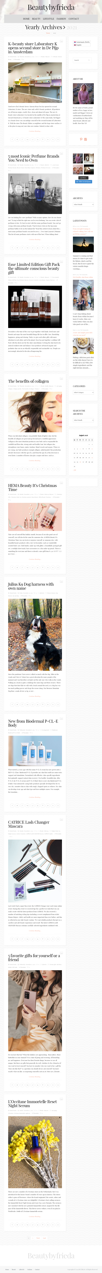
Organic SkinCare (50, 280)
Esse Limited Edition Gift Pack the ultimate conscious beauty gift (34, 268)
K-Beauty (55, 56)
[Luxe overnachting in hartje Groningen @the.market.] (89, 158)
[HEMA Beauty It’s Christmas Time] (35, 517)
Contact (74, 18)
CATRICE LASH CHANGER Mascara (35, 834)
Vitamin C (37, 389)
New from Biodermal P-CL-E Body (33, 723)
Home (26, 18)
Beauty (36, 18)
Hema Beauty (34, 497)
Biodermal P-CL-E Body (14, 733)
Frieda (14, 56)
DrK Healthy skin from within (83, 277)
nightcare (28, 1113)
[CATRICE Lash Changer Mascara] (35, 871)
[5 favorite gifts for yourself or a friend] (35, 1010)
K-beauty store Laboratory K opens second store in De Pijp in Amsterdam (33, 47)
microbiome (42, 280)
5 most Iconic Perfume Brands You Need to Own (33, 158)
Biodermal (54, 730)
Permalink (17, 59)
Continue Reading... (35, 131)
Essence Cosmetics (34, 280)
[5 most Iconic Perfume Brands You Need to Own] (35, 193)
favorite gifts (53, 964)
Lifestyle (48, 18)
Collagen (10, 389)
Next (38, 1238)
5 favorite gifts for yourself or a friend (34, 957)
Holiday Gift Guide (12, 967)
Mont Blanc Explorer (30, 167)
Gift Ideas (59, 964)
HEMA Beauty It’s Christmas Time (32, 487)
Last (44, 1238)
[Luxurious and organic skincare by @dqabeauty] (78, 158)
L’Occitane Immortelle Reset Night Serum (32, 1103)
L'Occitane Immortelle (19, 1113)
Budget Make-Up (56, 831)
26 (80, 462)
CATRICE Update (48, 834)
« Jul (74, 470)
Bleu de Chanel (20, 167)
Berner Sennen (51, 593)
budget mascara (12, 834)
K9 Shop (17, 596)
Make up (46, 494)
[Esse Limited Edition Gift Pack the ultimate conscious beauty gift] (35, 307)
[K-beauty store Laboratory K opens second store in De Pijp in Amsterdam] (35, 82)
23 (92, 457)
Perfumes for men (45, 167)
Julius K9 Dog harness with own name (31, 586)
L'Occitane (10, 1113)
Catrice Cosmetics (21, 834)
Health (46, 386)
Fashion (61, 18)
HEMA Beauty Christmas (45, 497)
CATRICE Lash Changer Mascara (28, 824)
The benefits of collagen (28, 381)
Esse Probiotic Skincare (23, 280)
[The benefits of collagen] (35, 412)
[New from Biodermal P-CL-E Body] (35, 751)
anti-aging (59, 386)
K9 (13, 596)
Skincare (47, 56)
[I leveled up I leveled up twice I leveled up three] (89, 169)
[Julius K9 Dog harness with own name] (35, 635)
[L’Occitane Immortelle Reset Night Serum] (35, 1152)
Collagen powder (17, 389)
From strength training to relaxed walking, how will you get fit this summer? (83, 231)
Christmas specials (26, 497)
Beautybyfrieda (51, 7)
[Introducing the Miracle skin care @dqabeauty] (78, 169)
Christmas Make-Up (16, 497)
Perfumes (38, 167)
